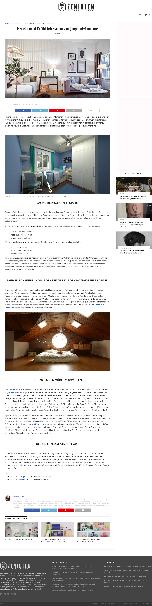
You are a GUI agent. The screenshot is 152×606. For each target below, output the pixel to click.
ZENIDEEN (7, 24)
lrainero (22, 479)
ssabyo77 (23, 476)
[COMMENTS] (91, 110)
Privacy (104, 604)
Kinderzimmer (17, 24)
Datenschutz (114, 604)
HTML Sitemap (147, 604)
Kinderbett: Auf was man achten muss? (18, 539)
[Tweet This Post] (40, 110)
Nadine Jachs (18, 497)
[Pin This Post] (57, 110)
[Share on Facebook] (23, 110)
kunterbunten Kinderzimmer (35, 424)
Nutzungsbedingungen (131, 604)
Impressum (95, 604)
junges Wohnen (15, 392)
